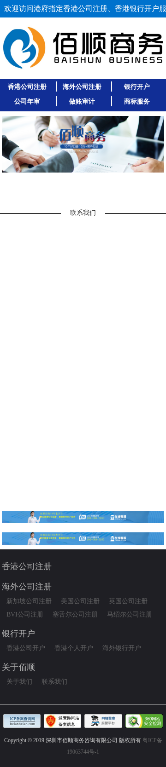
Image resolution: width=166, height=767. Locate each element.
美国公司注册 (80, 601)
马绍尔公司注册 (129, 614)
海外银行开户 (121, 648)
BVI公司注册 (24, 614)
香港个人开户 (73, 648)
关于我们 (19, 681)
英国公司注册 (128, 601)
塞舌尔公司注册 (75, 614)
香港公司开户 (25, 648)
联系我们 (54, 681)
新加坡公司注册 (29, 601)
